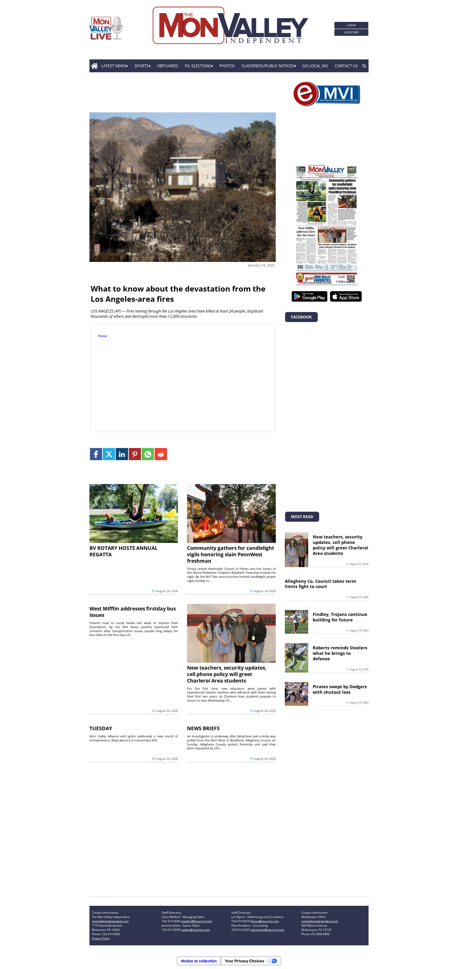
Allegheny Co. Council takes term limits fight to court (320, 583)
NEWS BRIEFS (203, 728)
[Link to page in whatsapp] (148, 454)
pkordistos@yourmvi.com (267, 930)
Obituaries (167, 65)
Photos (227, 65)
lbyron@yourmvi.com (265, 921)
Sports (142, 65)
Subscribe (351, 32)
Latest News (113, 65)
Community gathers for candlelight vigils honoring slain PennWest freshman (230, 554)
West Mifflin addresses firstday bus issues (132, 611)
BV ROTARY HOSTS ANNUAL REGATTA (123, 551)
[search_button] (364, 65)
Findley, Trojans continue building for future (340, 617)
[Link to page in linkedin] (122, 454)
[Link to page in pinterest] (135, 454)
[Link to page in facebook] (96, 454)
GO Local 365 (315, 65)
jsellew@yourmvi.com (195, 930)
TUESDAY (100, 728)
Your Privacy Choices (244, 961)
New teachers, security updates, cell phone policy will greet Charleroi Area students (226, 674)
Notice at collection (199, 961)
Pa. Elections (198, 65)
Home (102, 336)
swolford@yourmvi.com (196, 921)
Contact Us (346, 65)
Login (351, 25)
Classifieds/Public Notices (267, 65)
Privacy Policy (101, 938)
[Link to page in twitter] (109, 454)
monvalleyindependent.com (110, 921)
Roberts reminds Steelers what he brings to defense (340, 653)
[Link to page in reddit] (161, 454)
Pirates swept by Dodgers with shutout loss (340, 689)
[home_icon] (94, 65)
